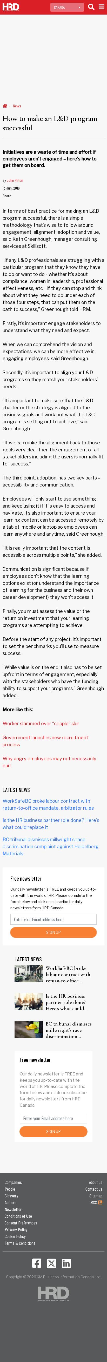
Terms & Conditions (20, 1243)
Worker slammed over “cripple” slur (41, 723)
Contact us (93, 1189)
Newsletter (13, 1209)
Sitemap (95, 1195)
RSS (94, 1202)
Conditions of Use (18, 1216)
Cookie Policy (15, 1236)
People (10, 1189)
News (17, 105)
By (13, 180)
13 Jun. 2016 (11, 187)
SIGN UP (53, 932)
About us (95, 1182)
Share (7, 195)
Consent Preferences (21, 1222)
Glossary (11, 1195)
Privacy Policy (16, 1229)
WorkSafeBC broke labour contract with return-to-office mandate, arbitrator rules (68, 974)
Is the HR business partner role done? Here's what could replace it (66, 1002)
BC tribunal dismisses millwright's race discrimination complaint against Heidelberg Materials (51, 846)
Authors (10, 1202)
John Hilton (15, 180)
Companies (13, 1182)
